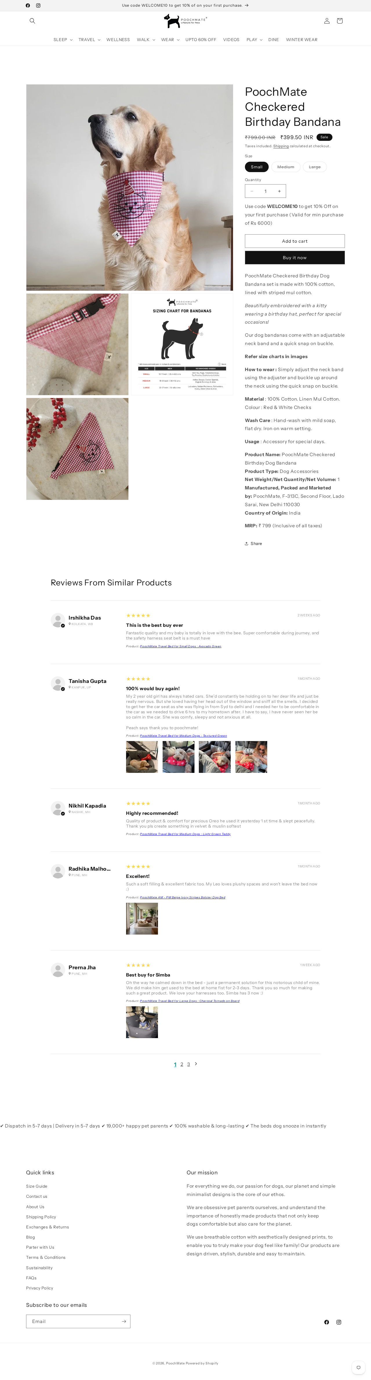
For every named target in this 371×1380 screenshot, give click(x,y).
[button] (32, 20)
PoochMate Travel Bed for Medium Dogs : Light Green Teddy (185, 834)
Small (257, 166)
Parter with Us (40, 1247)
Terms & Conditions (46, 1257)
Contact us (37, 1196)
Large (318, 168)
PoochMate (175, 1363)
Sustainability (39, 1267)
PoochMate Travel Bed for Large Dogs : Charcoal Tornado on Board (189, 1001)
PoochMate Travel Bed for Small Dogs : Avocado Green (180, 646)
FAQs (31, 1277)
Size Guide (37, 1186)
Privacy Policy (39, 1288)
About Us (35, 1206)
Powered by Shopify (202, 1363)
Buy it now (295, 257)
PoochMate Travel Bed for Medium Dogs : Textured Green (183, 736)
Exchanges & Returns (47, 1227)
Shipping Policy (41, 1216)
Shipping (281, 146)
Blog (30, 1237)
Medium (289, 168)
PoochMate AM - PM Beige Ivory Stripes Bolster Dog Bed (182, 897)
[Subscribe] (123, 1321)
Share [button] (256, 543)
